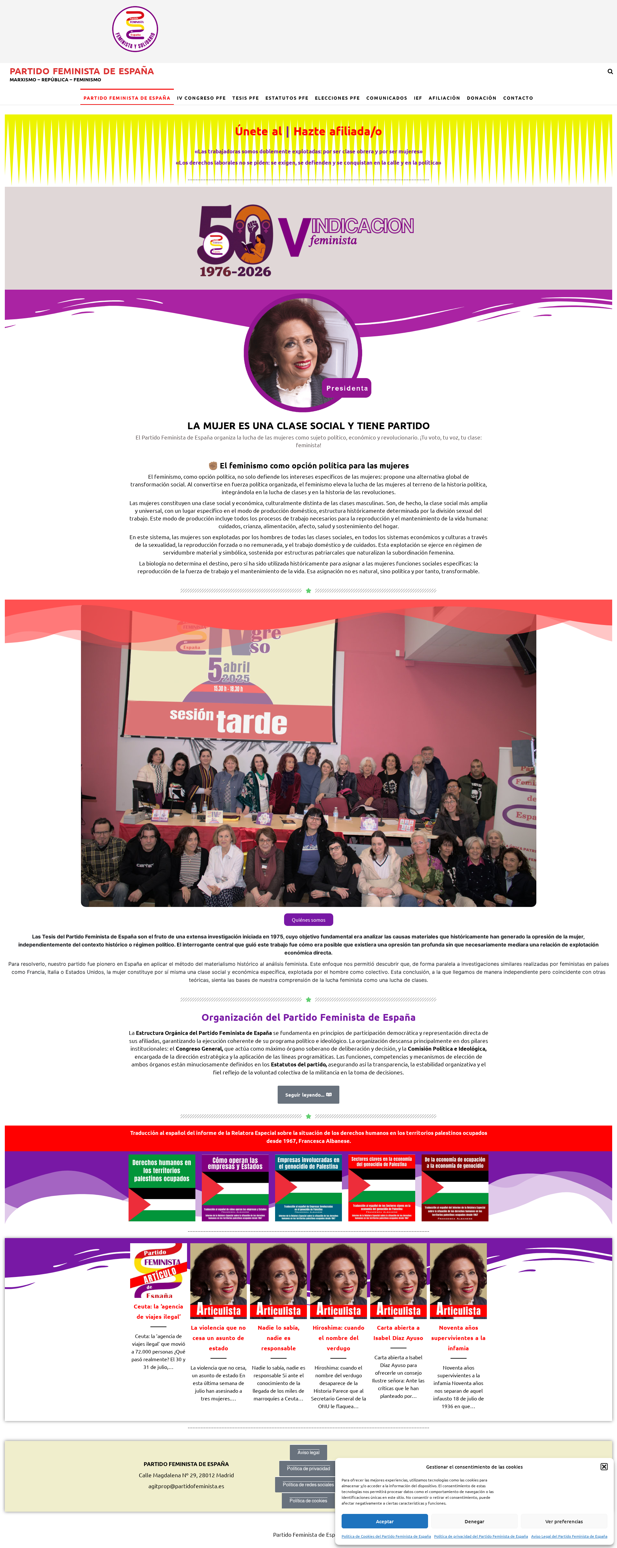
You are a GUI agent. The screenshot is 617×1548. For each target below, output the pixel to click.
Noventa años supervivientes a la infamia (458, 1338)
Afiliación (445, 98)
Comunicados (386, 98)
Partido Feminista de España (82, 70)
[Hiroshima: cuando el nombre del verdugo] (338, 1280)
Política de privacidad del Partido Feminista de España (481, 1536)
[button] (604, 1466)
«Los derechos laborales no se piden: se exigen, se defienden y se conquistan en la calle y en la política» (308, 162)
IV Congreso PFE (201, 98)
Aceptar (385, 1521)
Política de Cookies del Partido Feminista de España (386, 1536)
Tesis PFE (245, 98)
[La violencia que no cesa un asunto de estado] (218, 1280)
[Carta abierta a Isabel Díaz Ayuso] (398, 1280)
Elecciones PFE (337, 98)
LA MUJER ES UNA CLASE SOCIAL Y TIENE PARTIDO (308, 425)
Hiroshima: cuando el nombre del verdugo (338, 1338)
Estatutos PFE (286, 98)
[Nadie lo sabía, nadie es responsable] (278, 1280)
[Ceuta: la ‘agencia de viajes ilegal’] (158, 1269)
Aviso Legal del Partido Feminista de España (569, 1536)
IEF (418, 98)
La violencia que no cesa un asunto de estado (218, 1338)
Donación (482, 98)
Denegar (474, 1521)
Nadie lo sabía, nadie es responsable (278, 1338)
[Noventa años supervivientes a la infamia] (458, 1280)
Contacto (518, 98)
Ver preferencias (564, 1521)
